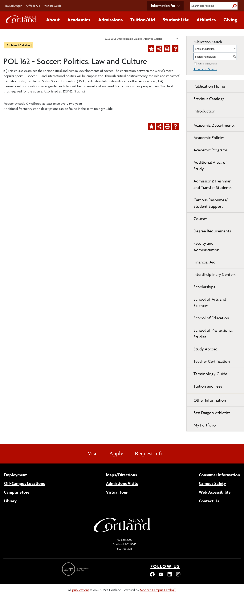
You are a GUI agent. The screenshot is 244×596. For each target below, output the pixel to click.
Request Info (149, 453)
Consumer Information (219, 474)
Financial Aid (204, 262)
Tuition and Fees (207, 386)
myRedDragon (13, 5)
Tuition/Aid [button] (142, 20)
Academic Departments (213, 125)
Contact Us (209, 501)
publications (80, 590)
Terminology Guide (210, 373)
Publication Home (209, 86)
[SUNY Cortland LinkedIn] (170, 576)
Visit (92, 453)
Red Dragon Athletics (211, 412)
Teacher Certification (211, 361)
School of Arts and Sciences (209, 302)
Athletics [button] (206, 20)
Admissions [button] (110, 20)
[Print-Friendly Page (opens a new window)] (167, 48)
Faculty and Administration (206, 246)
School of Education (211, 317)
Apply (116, 453)
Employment (15, 474)
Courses (200, 218)
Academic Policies (208, 137)
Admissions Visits (122, 483)
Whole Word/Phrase (207, 63)
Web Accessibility (215, 492)
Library (10, 501)
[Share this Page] (159, 49)
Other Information (209, 400)
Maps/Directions (121, 474)
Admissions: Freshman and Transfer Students (212, 184)
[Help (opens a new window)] (175, 48)
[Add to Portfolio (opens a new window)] (151, 48)
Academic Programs (210, 150)
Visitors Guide (52, 5)
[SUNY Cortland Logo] (21, 20)
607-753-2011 (124, 548)
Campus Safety (212, 483)
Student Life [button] (176, 20)
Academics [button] (78, 20)
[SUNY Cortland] (122, 532)
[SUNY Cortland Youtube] (161, 576)
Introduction (204, 111)
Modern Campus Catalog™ (158, 590)
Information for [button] (163, 5)
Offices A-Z (33, 5)
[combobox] (141, 38)
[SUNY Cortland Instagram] (178, 576)
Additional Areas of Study (210, 165)
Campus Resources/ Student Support (210, 203)
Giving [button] (230, 20)
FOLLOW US (165, 566)
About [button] (53, 20)
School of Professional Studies (213, 333)
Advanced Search (205, 69)
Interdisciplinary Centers (214, 274)
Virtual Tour (117, 492)
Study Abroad (205, 349)
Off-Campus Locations (24, 483)
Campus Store (16, 492)
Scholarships (204, 286)
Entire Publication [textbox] (204, 48)
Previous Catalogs (208, 98)
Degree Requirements (212, 231)
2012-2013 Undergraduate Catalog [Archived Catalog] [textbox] (134, 38)
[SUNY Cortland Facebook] (152, 576)
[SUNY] (75, 569)
